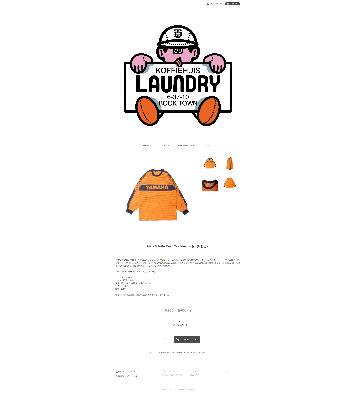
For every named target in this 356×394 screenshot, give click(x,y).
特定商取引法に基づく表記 (172, 375)
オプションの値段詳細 (159, 352)
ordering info (186, 145)
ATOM (196, 375)
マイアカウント (223, 371)
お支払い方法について (126, 372)
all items (162, 145)
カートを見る (195, 371)
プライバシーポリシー (170, 371)
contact (208, 145)
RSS (191, 375)
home (146, 145)
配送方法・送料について (127, 376)
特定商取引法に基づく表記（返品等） (190, 352)
